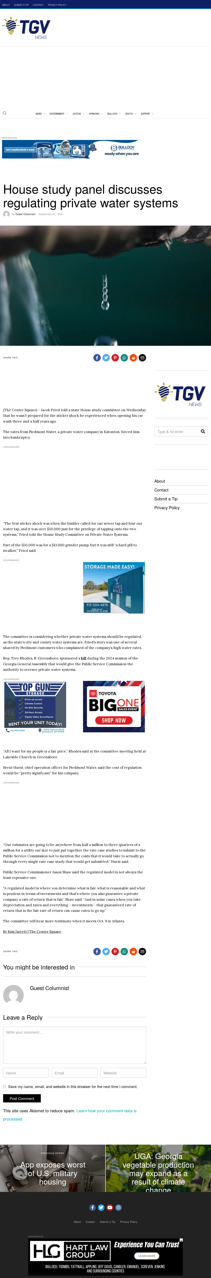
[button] (4, 113)
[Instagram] (118, 1207)
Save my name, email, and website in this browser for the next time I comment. (73, 1086)
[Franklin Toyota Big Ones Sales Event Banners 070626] (114, 706)
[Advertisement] (105, 77)
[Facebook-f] (92, 1207)
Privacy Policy (167, 507)
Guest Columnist (25, 214)
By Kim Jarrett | (16, 931)
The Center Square (45, 931)
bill (83, 658)
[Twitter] (101, 1207)
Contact (161, 490)
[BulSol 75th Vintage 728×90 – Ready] (77, 148)
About (159, 481)
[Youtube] (110, 1207)
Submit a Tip (165, 499)
